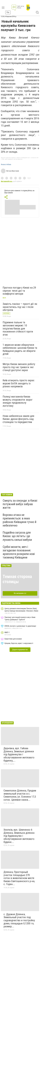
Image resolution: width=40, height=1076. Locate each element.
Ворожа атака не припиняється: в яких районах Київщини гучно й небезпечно (19, 520)
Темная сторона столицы (17, 579)
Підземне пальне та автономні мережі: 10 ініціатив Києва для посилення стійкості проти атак (18, 328)
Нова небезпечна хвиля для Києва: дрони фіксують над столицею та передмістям (18, 419)
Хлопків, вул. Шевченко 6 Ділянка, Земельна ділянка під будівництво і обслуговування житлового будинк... (19, 835)
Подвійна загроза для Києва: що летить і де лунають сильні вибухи (17, 536)
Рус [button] (8, 12)
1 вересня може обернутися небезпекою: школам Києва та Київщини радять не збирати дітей (20, 349)
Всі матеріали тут (20, 593)
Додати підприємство (20, 650)
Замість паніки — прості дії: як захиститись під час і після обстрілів (20, 307)
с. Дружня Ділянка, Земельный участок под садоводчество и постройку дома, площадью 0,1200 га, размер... (19, 920)
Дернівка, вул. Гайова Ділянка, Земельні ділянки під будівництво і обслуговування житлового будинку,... (19, 754)
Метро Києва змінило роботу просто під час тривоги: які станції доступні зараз (19, 367)
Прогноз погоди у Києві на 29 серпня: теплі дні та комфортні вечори (19, 290)
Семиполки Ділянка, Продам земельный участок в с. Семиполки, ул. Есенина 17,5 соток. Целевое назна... (20, 795)
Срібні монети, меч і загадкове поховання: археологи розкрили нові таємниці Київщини (19, 552)
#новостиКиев (6, 165)
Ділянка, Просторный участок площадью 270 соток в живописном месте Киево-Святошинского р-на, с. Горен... (19, 878)
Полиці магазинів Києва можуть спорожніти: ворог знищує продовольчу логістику (18, 401)
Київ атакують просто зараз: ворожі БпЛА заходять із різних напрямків (19, 383)
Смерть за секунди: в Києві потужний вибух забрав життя (20, 504)
